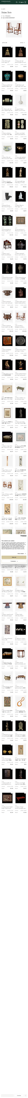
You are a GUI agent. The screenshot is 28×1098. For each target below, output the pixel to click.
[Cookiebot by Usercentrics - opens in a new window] (20, 536)
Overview (19, 1095)
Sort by (21, 42)
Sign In (22, 2)
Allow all (14, 557)
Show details (21, 553)
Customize (13, 561)
